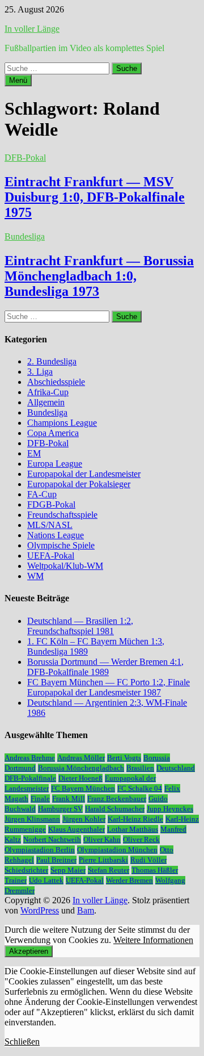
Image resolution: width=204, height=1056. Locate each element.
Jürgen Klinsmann (32, 819)
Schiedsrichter (26, 870)
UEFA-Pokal (50, 555)
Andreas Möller (81, 757)
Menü (18, 80)
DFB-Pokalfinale (30, 778)
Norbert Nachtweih (52, 839)
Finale (40, 798)
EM (34, 453)
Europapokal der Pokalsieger (78, 484)
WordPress (39, 910)
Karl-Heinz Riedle (135, 819)
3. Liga (40, 371)
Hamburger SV (60, 808)
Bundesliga (25, 236)
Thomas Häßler (154, 870)
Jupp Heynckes (170, 808)
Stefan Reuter (108, 870)
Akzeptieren (28, 951)
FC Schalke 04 (139, 788)
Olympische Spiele (61, 545)
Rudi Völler (148, 860)
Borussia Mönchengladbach (81, 768)
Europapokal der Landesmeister (84, 474)
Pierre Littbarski (103, 860)
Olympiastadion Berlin (40, 849)
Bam (85, 910)
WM (35, 576)
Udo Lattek (46, 880)
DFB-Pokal (25, 157)
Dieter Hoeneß (80, 778)
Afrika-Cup (48, 392)
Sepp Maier (68, 870)
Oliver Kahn (102, 839)
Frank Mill (68, 798)
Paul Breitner (56, 860)
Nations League (55, 535)
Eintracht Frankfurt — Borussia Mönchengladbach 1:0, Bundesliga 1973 (99, 276)
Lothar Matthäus (132, 829)
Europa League (54, 463)
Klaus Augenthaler (76, 829)
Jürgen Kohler (83, 819)
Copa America (53, 433)
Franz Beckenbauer (116, 798)
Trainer (16, 880)
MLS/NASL (50, 525)
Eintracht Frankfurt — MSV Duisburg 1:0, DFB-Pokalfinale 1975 (95, 197)
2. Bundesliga (51, 361)
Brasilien (140, 768)
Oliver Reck (141, 839)
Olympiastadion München (117, 849)
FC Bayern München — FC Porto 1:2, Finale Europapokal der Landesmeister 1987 (108, 687)
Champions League (62, 423)
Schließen (22, 1041)
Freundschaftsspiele (62, 514)
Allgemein (46, 402)
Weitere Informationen (153, 940)
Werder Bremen (129, 880)
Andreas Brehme (30, 757)
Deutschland (175, 768)
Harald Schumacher (114, 808)
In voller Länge (32, 28)
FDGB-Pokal (51, 504)
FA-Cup (42, 494)
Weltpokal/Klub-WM (65, 566)
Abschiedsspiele (56, 382)
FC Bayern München (83, 788)
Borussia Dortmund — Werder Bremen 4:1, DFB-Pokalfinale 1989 (105, 667)
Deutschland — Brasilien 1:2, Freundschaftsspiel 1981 (80, 626)
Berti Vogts (124, 757)
